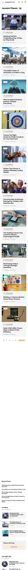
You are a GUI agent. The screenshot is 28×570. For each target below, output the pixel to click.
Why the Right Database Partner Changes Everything (12, 101)
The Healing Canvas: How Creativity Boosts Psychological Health (13, 234)
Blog (6, 15)
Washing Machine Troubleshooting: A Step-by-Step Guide (12, 38)
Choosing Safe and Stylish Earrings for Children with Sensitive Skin (13, 201)
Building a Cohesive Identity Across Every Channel (13, 298)
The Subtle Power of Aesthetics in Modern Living (13, 71)
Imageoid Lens (10, 2)
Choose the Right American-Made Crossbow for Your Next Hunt (13, 137)
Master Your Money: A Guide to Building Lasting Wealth (13, 170)
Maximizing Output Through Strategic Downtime (10, 265)
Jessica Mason (9, 32)
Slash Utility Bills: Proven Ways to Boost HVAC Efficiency (12, 330)
